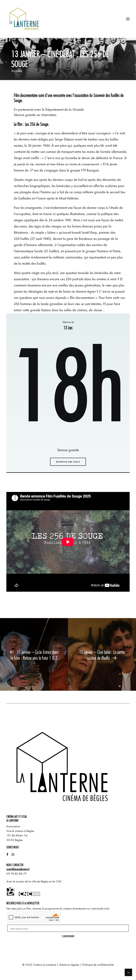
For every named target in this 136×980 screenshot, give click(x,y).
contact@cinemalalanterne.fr (17, 869)
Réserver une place (68, 461)
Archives (16, 71)
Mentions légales (69, 965)
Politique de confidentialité (98, 965)
